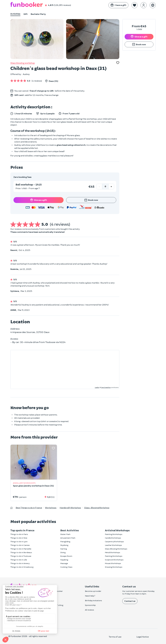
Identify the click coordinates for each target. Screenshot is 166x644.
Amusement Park (67, 538)
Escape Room (66, 556)
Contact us (129, 601)
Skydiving (64, 545)
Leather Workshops (113, 545)
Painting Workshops (113, 534)
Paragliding (65, 541)
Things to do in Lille (18, 560)
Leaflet (97, 387)
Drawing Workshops (113, 567)
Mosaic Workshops (113, 563)
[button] (134, 5)
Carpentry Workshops (114, 541)
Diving (63, 552)
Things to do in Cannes (20, 545)
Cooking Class (66, 567)
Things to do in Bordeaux (21, 552)
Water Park (65, 534)
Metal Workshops (112, 552)
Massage (64, 563)
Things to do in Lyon (18, 541)
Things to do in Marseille (20, 549)
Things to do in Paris (19, 534)
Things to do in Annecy (20, 563)
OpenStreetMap (106, 387)
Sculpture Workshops (114, 560)
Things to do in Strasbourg (21, 567)
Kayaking (64, 560)
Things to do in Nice (18, 538)
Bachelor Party (38, 14)
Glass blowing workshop (22, 63)
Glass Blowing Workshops (116, 549)
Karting (63, 549)
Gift (25, 14)
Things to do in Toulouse (20, 556)
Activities (15, 13)
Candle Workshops (113, 538)
